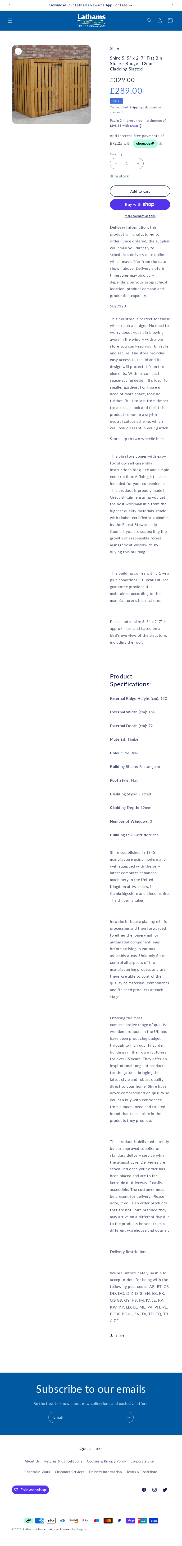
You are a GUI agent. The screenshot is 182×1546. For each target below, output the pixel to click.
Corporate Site (142, 1461)
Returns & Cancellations (63, 1461)
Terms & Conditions (142, 1472)
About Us (32, 1461)
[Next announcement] (173, 5)
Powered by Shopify (73, 1529)
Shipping (136, 107)
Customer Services (69, 1472)
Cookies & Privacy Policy (106, 1461)
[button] (10, 20)
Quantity (116, 154)
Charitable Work (37, 1472)
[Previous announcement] (9, 5)
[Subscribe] (128, 1417)
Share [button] (119, 1335)
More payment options (140, 216)
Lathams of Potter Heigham (41, 1529)
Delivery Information (105, 1472)
